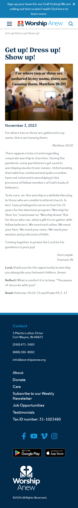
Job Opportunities (28, 405)
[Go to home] (40, 24)
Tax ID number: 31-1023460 (37, 419)
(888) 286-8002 (24, 352)
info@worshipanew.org (29, 360)
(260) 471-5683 (24, 344)
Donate (19, 379)
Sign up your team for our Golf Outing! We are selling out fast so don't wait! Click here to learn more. (39, 9)
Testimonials (23, 412)
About (18, 372)
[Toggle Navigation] (8, 24)
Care (17, 386)
